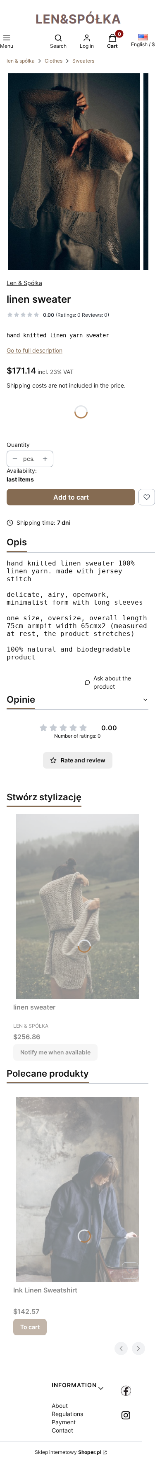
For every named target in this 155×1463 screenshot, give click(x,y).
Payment (64, 1422)
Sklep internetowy (68, 1452)
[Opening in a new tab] (126, 1390)
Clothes (53, 61)
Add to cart (71, 497)
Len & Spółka (24, 282)
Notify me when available (55, 1052)
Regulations (67, 1413)
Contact (62, 1430)
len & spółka (21, 61)
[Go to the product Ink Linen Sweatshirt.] (77, 1189)
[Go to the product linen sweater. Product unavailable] (77, 906)
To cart (30, 1326)
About (60, 1405)
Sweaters (83, 61)
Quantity (18, 444)
